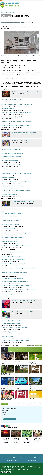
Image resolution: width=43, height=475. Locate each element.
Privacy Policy (13, 457)
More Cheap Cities (32, 460)
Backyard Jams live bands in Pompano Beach (25, 91)
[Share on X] (3, 426)
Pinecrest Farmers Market (9, 216)
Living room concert (7, 336)
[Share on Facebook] (2, 426)
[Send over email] (7, 426)
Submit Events (37, 457)
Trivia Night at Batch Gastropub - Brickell (13, 263)
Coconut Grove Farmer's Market (11, 164)
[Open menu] (41, 4)
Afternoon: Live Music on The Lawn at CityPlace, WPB (17, 173)
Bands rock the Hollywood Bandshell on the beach (16, 125)
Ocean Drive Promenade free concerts (23, 201)
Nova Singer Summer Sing (9, 194)
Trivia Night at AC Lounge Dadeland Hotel (13, 259)
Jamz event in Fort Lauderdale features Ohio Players (17, 121)
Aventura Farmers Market (9, 169)
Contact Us (21, 457)
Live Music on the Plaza (8, 177)
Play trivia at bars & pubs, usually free (12, 153)
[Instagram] (5, 472)
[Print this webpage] (9, 426)
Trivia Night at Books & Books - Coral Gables (14, 272)
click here (23, 78)
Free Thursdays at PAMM (9, 332)
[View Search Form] (38, 5)
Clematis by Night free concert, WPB (22, 311)
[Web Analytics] (21, 0)
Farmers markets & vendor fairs (11, 149)
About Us (4, 457)
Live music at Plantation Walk (10, 241)
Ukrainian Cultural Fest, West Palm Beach (24, 132)
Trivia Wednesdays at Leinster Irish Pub (13, 294)
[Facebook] (2, 472)
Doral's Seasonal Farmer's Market (11, 156)
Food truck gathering (8, 108)
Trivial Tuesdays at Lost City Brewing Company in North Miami (19, 268)
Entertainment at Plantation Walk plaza (13, 117)
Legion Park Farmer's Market (10, 160)
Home (2, 12)
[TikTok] (10, 472)
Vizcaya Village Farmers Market (11, 220)
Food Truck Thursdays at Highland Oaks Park (14, 327)
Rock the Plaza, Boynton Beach (21, 140)
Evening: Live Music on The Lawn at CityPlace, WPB (16, 112)
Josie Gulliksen (5, 19)
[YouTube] (7, 472)
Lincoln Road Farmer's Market (10, 224)
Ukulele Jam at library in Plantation (12, 323)
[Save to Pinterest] (5, 426)
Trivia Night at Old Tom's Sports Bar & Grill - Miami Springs (18, 289)
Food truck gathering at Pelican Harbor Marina (15, 281)
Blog (6, 12)
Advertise (29, 457)
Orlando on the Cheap (12, 460)
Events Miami (11, 12)
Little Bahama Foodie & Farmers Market (13, 100)
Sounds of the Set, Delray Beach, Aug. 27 (23, 300)
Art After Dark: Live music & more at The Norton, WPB (17, 104)
